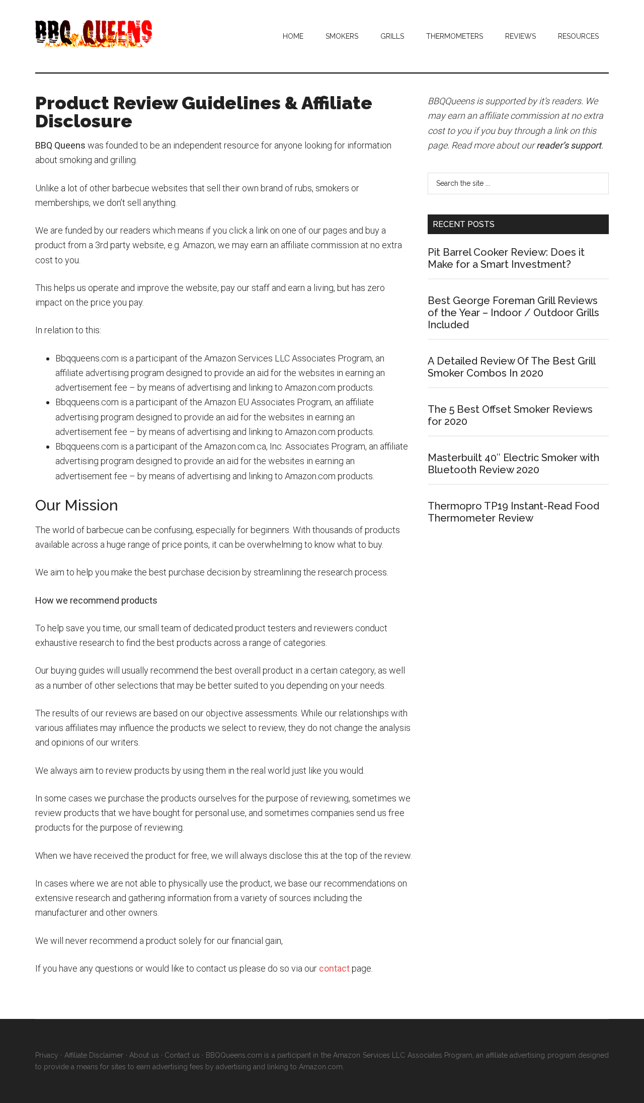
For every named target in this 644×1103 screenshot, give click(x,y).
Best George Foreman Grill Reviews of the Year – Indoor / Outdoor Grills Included (513, 313)
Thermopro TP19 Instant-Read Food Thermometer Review (513, 512)
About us (143, 1055)
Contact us (182, 1055)
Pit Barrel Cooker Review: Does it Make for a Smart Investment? (506, 258)
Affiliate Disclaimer (93, 1055)
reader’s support (568, 145)
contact (334, 968)
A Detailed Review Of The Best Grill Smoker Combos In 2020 (511, 367)
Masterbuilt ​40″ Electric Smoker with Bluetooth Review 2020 (513, 464)
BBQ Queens (130, 34)
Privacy (46, 1055)
